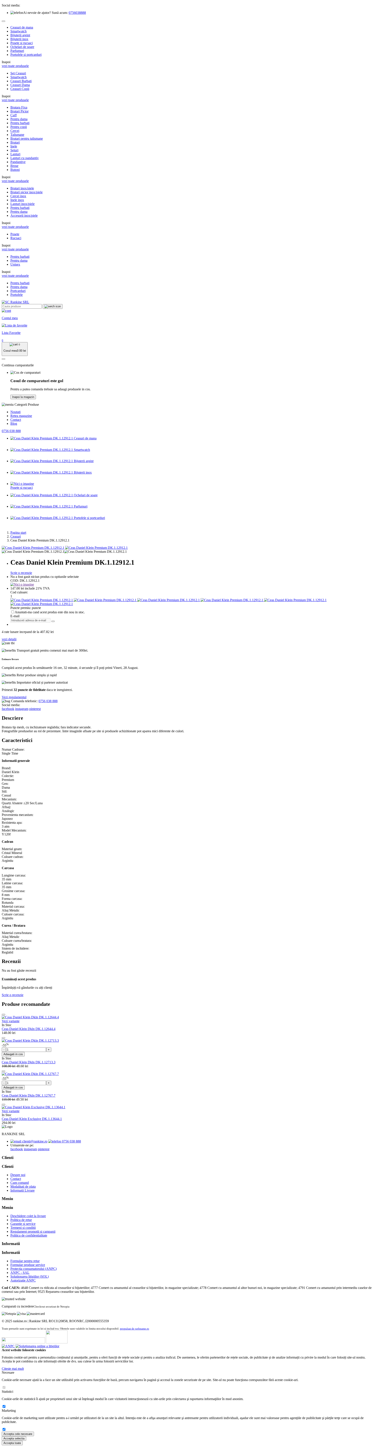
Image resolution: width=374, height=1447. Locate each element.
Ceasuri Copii (19, 89)
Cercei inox (18, 196)
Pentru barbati (19, 123)
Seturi (14, 150)
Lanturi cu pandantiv (24, 158)
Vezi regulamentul (14, 697)
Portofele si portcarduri (26, 54)
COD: (14, 580)
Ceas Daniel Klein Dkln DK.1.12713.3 (28, 1062)
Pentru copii (18, 127)
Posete (14, 234)
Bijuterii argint (20, 35)
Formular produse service (27, 1265)
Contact (15, 419)
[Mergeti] (53, 621)
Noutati (15, 412)
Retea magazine (21, 416)
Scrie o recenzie (21, 573)
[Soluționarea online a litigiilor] (37, 1346)
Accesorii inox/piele (24, 215)
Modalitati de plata (23, 1186)
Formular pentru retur (25, 1261)
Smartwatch (18, 31)
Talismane (17, 134)
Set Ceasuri (18, 73)
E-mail (14, 616)
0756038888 (77, 12)
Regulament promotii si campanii (32, 1231)
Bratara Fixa (18, 107)
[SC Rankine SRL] (15, 302)
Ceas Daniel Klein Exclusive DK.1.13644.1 (32, 1119)
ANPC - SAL (19, 1272)
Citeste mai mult (13, 1368)
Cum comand (19, 1182)
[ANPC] (8, 1346)
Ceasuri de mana (21, 27)
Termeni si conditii (23, 1227)
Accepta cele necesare (17, 1434)
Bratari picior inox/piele (26, 192)
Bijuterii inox (19, 39)
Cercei (14, 131)
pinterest (35, 709)
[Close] (3, 21)
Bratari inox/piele (22, 188)
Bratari (15, 142)
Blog (13, 423)
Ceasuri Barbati (21, 81)
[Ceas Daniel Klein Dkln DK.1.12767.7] (30, 1074)
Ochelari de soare (22, 47)
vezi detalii (9, 639)
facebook (8, 709)
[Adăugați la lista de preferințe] (3, 1014)
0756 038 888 (11, 431)
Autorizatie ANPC (23, 1280)
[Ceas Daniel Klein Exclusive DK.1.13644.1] (33, 1107)
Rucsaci (15, 238)
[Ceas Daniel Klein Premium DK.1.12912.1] (33, 548)
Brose (14, 166)
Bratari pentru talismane (26, 138)
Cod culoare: (19, 592)
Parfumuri (17, 51)
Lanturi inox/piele (22, 204)
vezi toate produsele (15, 66)
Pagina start (18, 532)
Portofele (16, 294)
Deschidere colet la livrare (28, 1216)
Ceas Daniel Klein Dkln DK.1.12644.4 (28, 1029)
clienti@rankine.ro (34, 1141)
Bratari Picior (19, 111)
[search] (53, 306)
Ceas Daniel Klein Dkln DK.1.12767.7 (28, 1095)
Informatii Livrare (22, 1190)
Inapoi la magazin (23, 397)
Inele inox (17, 200)
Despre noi (17, 1175)
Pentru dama (18, 119)
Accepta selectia (13, 1438)
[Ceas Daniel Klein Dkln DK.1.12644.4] (30, 1017)
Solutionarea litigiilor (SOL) (29, 1276)
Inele (13, 146)
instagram (21, 709)
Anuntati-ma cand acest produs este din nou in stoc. (50, 612)
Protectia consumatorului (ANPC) (33, 1269)
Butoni (15, 169)
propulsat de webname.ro (134, 1328)
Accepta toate (12, 1443)
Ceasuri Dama (20, 85)
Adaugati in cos (13, 1054)
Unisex (15, 264)
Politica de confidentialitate (28, 1235)
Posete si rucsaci (21, 43)
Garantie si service (22, 1224)
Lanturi (15, 154)
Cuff (13, 115)
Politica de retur (21, 1220)
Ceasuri (15, 536)
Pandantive (18, 162)
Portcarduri (18, 291)
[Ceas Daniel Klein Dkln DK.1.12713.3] (30, 1040)
